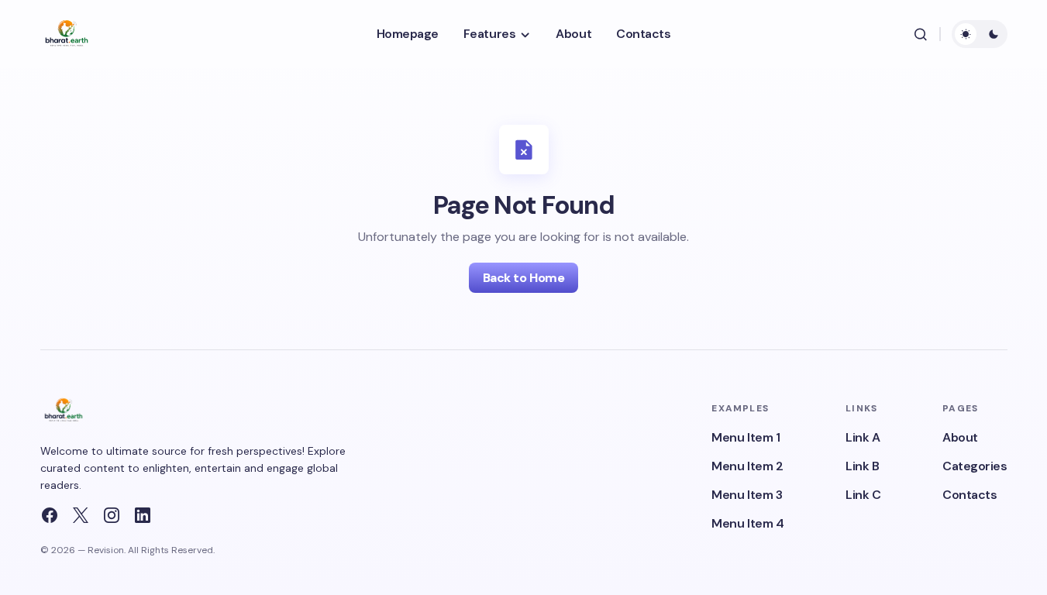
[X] (80, 515)
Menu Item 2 (747, 466)
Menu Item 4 (747, 523)
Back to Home (523, 278)
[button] (921, 34)
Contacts (969, 495)
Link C (863, 495)
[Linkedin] (142, 515)
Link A (863, 437)
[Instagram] (111, 515)
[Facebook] (49, 515)
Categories (974, 466)
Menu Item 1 (745, 437)
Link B (862, 466)
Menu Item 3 (746, 495)
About (960, 437)
